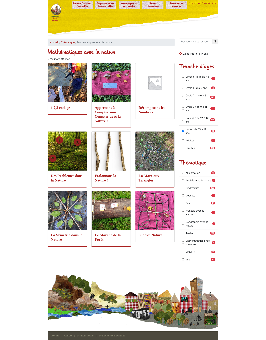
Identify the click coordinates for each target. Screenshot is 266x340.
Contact (68, 335)
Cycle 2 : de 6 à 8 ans (195, 97)
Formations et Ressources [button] (176, 5)
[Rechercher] (215, 41)
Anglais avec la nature (198, 180)
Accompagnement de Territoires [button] (129, 5)
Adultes (189, 140)
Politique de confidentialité (112, 335)
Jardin (189, 233)
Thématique (68, 42)
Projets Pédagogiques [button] (153, 5)
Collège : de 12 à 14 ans (196, 119)
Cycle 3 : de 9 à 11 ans (196, 108)
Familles (190, 148)
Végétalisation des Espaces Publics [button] (105, 5)
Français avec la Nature (194, 212)
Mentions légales (85, 335)
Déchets (190, 195)
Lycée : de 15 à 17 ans (195, 131)
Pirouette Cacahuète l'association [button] (82, 5)
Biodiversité (192, 188)
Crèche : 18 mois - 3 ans (197, 78)
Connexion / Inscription (202, 3)
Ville (187, 259)
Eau (187, 203)
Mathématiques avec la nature (197, 242)
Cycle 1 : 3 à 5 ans (196, 87)
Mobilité (190, 251)
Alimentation (192, 172)
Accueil (54, 42)
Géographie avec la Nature (196, 223)
